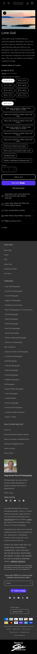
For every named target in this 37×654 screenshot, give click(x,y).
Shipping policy (25, 632)
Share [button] (5, 227)
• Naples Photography (11, 319)
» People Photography (11, 375)
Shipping (4, 73)
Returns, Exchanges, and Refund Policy (16, 439)
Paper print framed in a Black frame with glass (18, 115)
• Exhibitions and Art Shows (13, 305)
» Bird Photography (10, 361)
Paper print (7, 103)
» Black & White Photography (13, 389)
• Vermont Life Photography (13, 342)
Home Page (7, 250)
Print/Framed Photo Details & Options (16, 434)
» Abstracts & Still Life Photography (16, 352)
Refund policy (17, 629)
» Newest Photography (11, 403)
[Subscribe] (30, 583)
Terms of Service (9, 448)
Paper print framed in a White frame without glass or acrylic (18, 127)
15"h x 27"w (8, 80)
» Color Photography (10, 393)
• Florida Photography (11, 314)
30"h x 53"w (8, 90)
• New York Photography (12, 328)
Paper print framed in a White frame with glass (18, 140)
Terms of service (14, 632)
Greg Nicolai (9, 519)
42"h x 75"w (22, 95)
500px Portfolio (9, 497)
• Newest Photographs (11, 323)
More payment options (19, 188)
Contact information (19, 635)
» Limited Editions (10, 398)
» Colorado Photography (12, 365)
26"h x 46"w (22, 85)
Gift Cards (7, 273)
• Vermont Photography (11, 333)
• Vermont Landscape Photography (15, 337)
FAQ (5, 259)
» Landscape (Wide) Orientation (14, 412)
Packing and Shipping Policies (14, 444)
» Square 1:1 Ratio (10, 417)
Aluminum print (9, 155)
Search (6, 255)
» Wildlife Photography (11, 379)
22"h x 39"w (8, 85)
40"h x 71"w (8, 95)
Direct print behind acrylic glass (15, 146)
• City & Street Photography (13, 291)
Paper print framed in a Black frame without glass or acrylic (18, 108)
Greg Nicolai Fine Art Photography (17, 626)
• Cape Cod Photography (12, 286)
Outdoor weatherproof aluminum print (17, 160)
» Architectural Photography (13, 356)
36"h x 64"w (22, 90)
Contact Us (7, 430)
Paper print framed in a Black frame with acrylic (18, 121)
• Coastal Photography (11, 296)
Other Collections (9, 347)
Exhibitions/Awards (10, 269)
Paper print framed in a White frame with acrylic (18, 134)
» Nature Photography (11, 370)
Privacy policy (27, 629)
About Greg (8, 264)
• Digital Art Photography (12, 300)
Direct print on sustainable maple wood (17, 151)
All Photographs (9, 384)
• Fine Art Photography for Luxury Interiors (18, 310)
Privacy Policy (8, 453)
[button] (4, 3)
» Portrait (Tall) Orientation (13, 407)
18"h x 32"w (22, 80)
